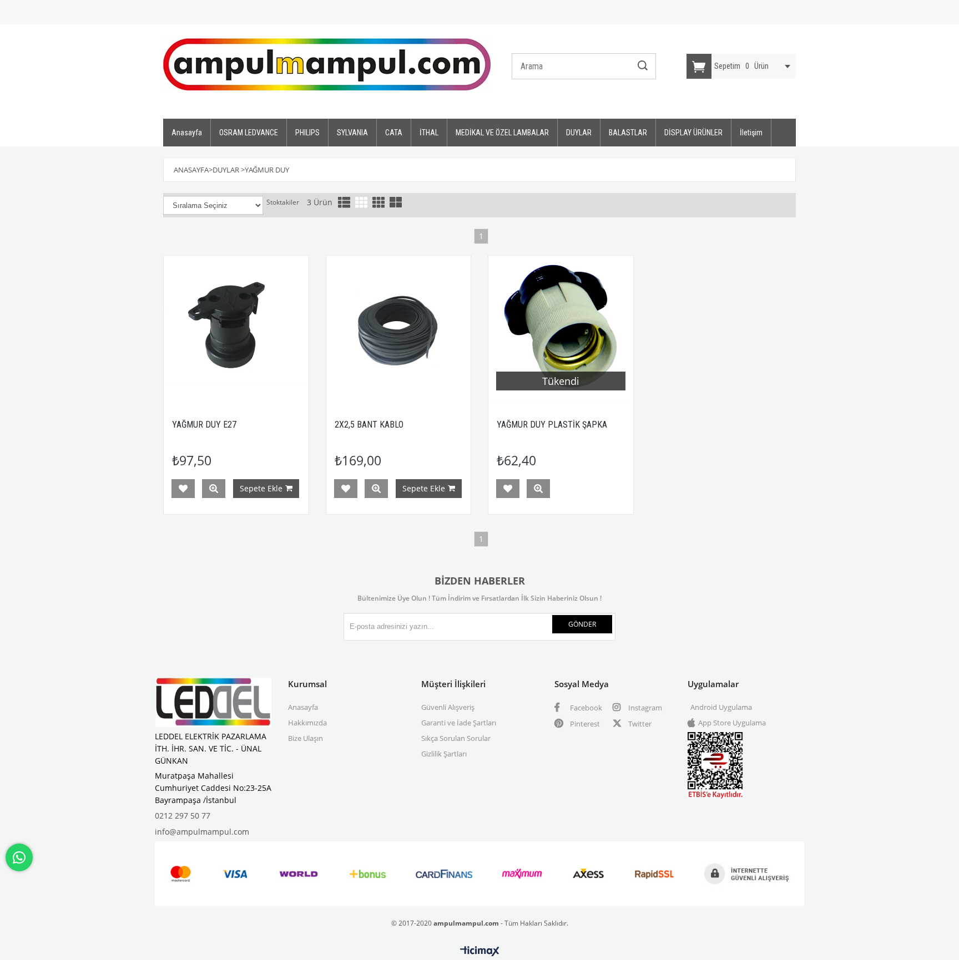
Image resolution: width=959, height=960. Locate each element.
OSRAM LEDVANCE (248, 132)
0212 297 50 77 (182, 815)
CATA (393, 132)
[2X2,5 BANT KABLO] (398, 328)
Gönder (582, 624)
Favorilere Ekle (183, 488)
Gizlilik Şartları (444, 754)
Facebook (585, 708)
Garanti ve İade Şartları (458, 723)
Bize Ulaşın (305, 738)
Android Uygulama (721, 707)
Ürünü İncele (213, 488)
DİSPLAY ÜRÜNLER (693, 132)
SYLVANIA (352, 132)
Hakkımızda (307, 723)
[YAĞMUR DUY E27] (236, 328)
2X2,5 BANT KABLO (369, 424)
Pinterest (584, 724)
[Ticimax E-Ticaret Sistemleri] (479, 951)
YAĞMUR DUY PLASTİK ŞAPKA (552, 424)
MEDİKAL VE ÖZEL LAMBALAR (502, 132)
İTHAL (429, 132)
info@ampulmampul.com (202, 831)
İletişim (751, 132)
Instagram (644, 708)
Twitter (639, 724)
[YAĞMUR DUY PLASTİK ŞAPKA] (560, 328)
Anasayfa (186, 132)
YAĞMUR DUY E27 (204, 424)
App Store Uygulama (732, 723)
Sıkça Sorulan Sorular (456, 738)
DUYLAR (579, 132)
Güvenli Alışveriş (448, 707)
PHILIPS (307, 132)
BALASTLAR (628, 132)
